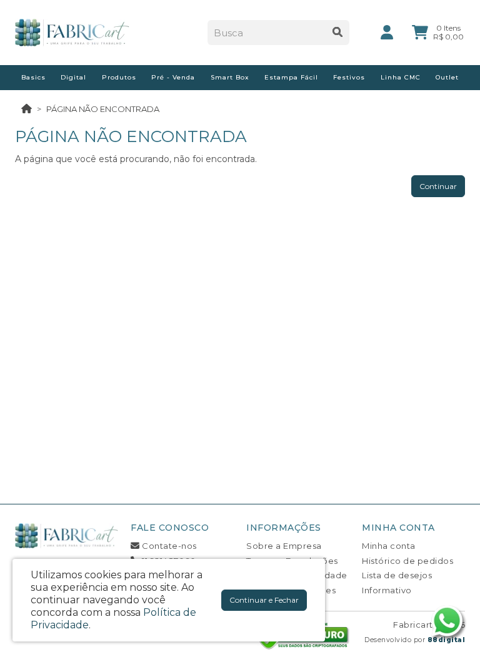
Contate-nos (168, 546)
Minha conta (389, 546)
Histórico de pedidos (407, 561)
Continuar (438, 186)
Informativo (387, 590)
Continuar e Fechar (264, 600)
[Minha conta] (387, 31)
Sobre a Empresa (284, 546)
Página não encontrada (102, 109)
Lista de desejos (397, 575)
